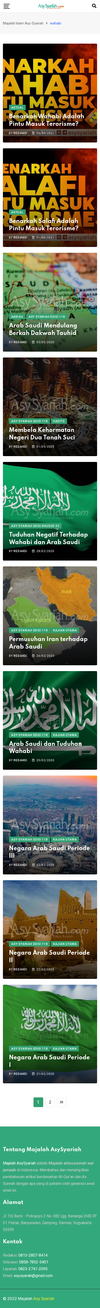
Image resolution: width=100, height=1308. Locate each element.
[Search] (94, 5)
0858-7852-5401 (33, 1262)
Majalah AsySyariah (19, 1163)
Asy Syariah (43, 1298)
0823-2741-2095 (33, 1269)
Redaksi (20, 133)
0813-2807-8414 (33, 1255)
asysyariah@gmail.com (33, 1275)
